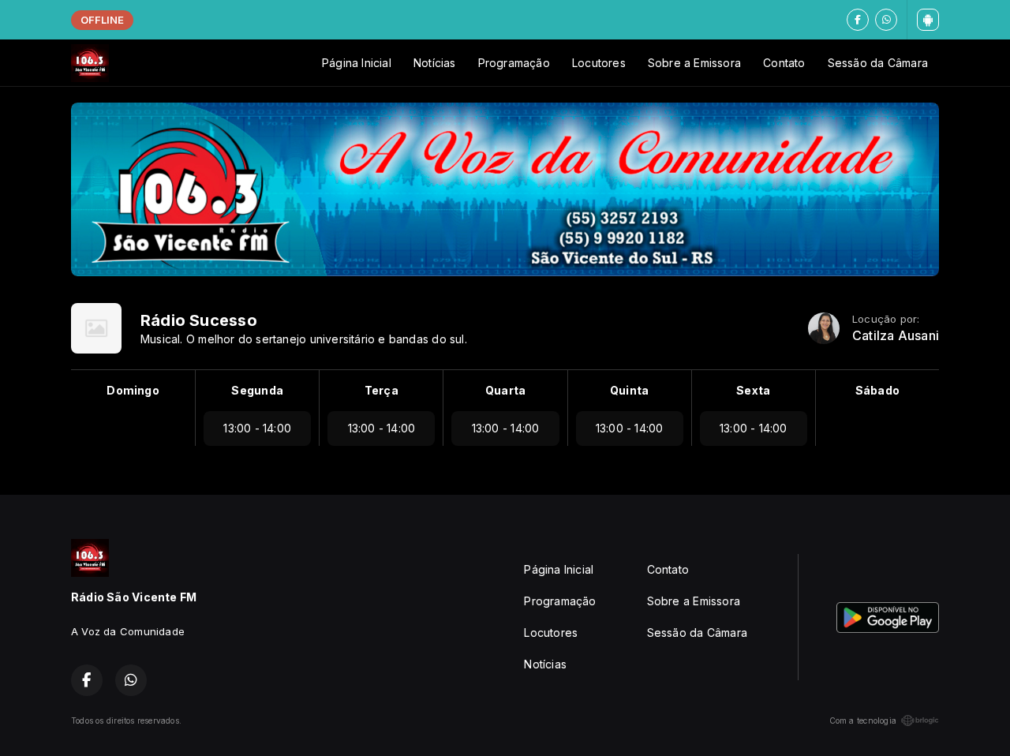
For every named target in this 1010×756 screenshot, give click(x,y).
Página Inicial (356, 62)
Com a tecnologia (862, 720)
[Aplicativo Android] (928, 20)
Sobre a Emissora (694, 62)
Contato (784, 62)
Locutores (599, 62)
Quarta (505, 390)
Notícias (434, 62)
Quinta (629, 390)
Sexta (753, 390)
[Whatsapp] (886, 20)
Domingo (133, 390)
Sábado (877, 390)
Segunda (256, 390)
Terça (381, 390)
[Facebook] (858, 20)
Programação (514, 62)
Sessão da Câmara (878, 62)
